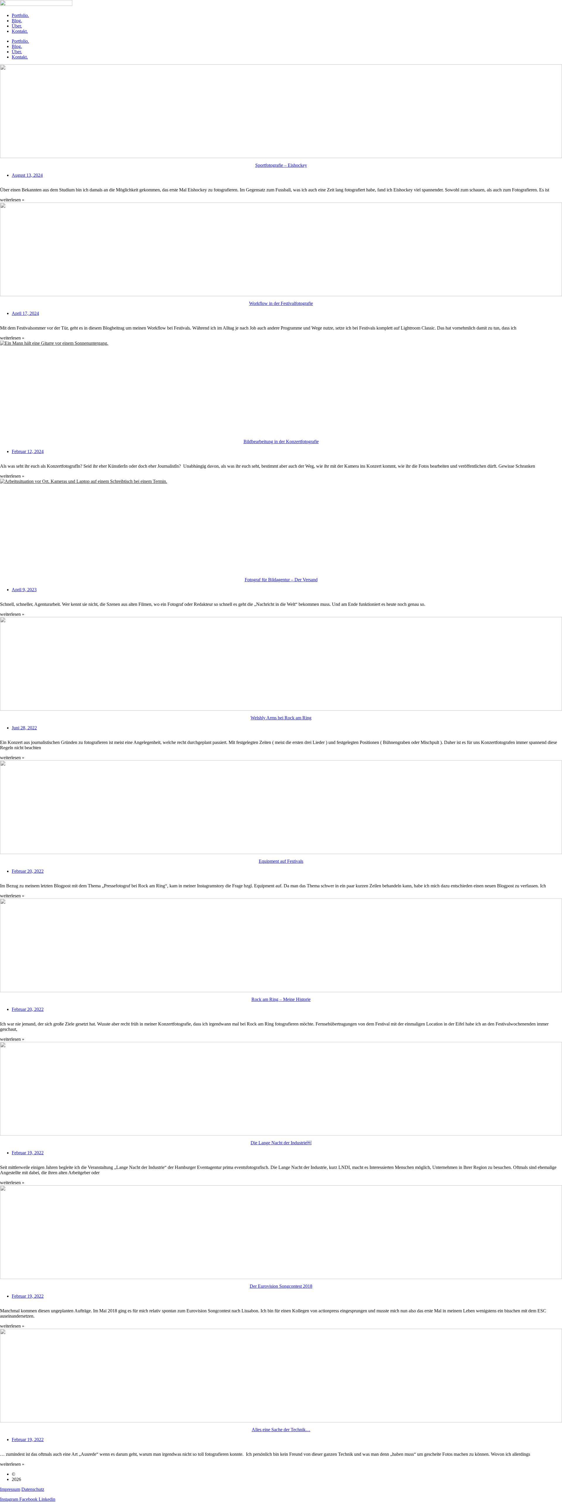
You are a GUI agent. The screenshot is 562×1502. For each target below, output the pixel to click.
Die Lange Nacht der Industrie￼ (281, 1142)
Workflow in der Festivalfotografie (281, 303)
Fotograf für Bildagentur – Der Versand (281, 579)
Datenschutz (32, 1489)
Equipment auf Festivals (281, 861)
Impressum (10, 1489)
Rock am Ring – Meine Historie (281, 999)
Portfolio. (20, 15)
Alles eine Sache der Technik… (281, 1429)
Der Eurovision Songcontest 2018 (281, 1286)
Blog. (17, 20)
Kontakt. (20, 31)
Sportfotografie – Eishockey (281, 165)
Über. (17, 25)
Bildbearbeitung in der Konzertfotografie (281, 441)
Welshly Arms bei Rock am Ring (281, 717)
